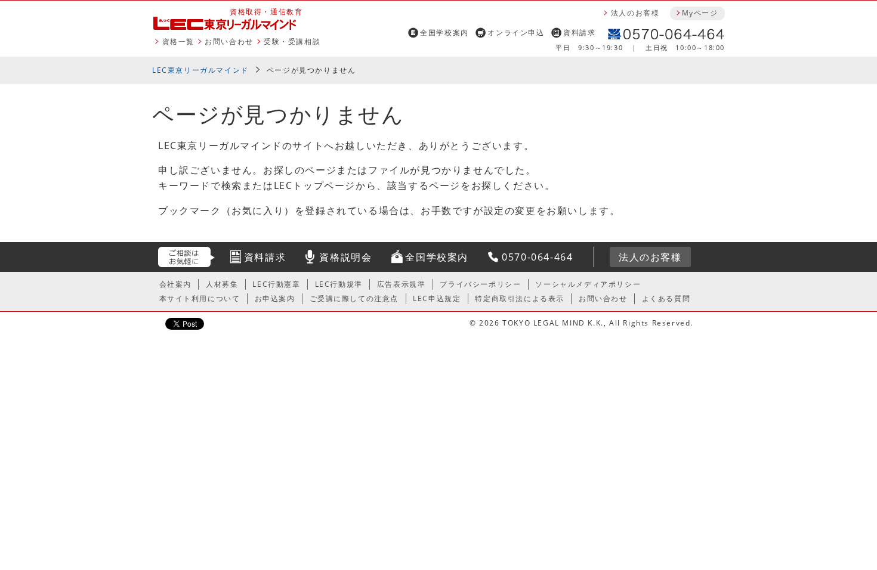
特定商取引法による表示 (519, 298)
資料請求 (579, 32)
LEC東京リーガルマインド (200, 70)
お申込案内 (275, 298)
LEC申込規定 (437, 298)
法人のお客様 (635, 12)
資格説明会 (345, 257)
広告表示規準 (401, 284)
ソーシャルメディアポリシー (588, 284)
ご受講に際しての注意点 (354, 298)
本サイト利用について (199, 298)
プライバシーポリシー (480, 284)
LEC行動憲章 (276, 284)
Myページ (700, 12)
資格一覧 (178, 41)
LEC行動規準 (339, 284)
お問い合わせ (229, 41)
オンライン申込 (515, 32)
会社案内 (175, 284)
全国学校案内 (444, 32)
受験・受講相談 (292, 41)
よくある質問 (666, 298)
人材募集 (222, 284)
